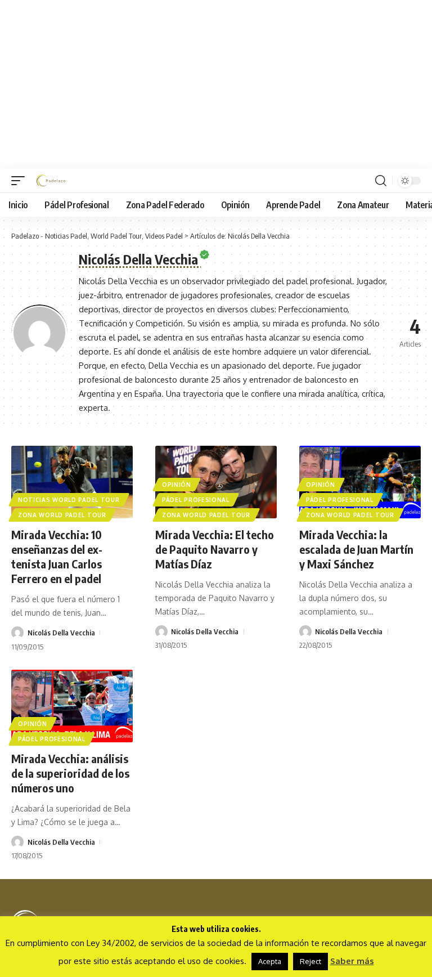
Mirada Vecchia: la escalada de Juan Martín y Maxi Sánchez (356, 549)
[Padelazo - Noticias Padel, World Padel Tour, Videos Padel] (50, 180)
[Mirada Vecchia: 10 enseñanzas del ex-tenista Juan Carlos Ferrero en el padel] (72, 482)
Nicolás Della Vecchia (61, 632)
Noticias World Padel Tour (69, 499)
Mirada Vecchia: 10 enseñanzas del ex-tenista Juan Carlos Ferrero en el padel (56, 556)
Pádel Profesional (196, 499)
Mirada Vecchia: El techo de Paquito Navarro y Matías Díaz (214, 549)
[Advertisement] (216, 84)
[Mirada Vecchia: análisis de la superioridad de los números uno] (72, 706)
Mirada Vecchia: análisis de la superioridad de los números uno (70, 773)
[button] (20, 180)
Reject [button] (310, 961)
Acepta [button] (269, 961)
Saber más (352, 961)
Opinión (176, 484)
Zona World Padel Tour (62, 515)
